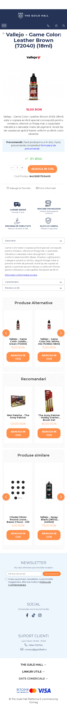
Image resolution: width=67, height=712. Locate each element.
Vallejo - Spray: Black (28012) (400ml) (49, 519)
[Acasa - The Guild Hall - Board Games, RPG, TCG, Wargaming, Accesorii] (33, 16)
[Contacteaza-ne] (48, 25)
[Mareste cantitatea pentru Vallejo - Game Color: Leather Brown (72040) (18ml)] (22, 167)
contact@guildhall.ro (35, 649)
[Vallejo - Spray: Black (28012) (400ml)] (49, 490)
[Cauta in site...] (63, 25)
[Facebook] (27, 615)
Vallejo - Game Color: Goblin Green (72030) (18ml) (18, 341)
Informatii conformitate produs (21, 275)
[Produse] (4, 26)
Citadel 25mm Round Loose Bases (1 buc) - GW (18, 519)
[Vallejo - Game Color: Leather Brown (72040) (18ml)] (33, 87)
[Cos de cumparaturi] (56, 25)
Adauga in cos (42, 168)
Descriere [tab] (10, 240)
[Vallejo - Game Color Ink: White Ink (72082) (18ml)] (49, 325)
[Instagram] (40, 615)
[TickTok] (33, 615)
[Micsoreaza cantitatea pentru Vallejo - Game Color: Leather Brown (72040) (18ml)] (12, 167)
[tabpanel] (33, 87)
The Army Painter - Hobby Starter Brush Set (49, 417)
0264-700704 (35, 645)
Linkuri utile (32, 671)
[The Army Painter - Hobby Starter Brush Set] (49, 401)
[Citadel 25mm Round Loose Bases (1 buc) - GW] (18, 490)
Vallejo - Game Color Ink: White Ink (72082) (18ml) (49, 341)
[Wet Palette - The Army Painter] (18, 401)
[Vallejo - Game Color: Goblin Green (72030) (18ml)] (18, 325)
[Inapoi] (2, 33)
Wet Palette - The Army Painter (18, 416)
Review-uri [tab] (12, 288)
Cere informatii (47, 188)
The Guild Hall (32, 664)
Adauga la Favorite (20, 188)
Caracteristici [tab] (12, 282)
